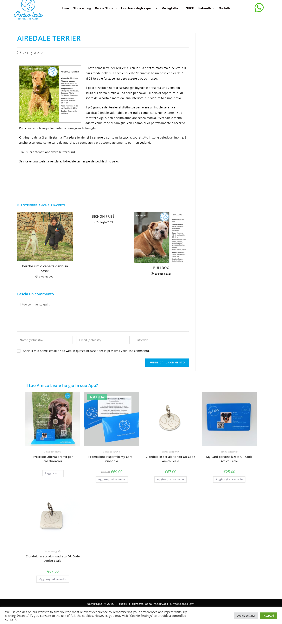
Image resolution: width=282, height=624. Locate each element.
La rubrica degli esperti (137, 8)
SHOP (190, 8)
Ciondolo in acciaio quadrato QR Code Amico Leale (53, 558)
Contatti (224, 8)
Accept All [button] (268, 615)
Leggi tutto (52, 473)
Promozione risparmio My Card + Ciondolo (111, 459)
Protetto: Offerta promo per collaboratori (53, 459)
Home (64, 8)
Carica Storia (104, 8)
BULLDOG (161, 268)
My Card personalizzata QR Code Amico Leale (229, 459)
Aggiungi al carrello (111, 479)
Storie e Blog (82, 8)
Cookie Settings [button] (246, 615)
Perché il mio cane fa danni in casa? (45, 268)
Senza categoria (52, 451)
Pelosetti (204, 8)
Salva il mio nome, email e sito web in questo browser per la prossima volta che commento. (86, 351)
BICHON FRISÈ (103, 216)
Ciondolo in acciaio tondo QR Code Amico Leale (170, 459)
